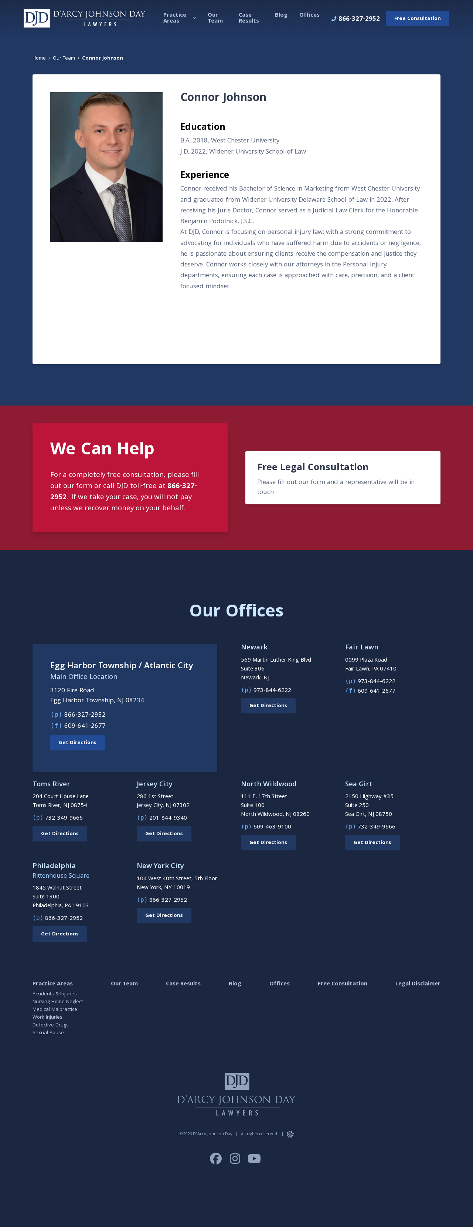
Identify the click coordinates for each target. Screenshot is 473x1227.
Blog (235, 984)
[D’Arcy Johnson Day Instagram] (235, 1163)
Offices (279, 984)
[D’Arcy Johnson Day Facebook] (216, 1163)
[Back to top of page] (458, 1194)
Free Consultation (342, 984)
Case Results (183, 984)
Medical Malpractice (55, 1010)
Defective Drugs (51, 1025)
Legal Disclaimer (417, 984)
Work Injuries (47, 1017)
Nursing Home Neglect (58, 1002)
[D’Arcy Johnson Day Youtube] (254, 1163)
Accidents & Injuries (55, 994)
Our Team (124, 984)
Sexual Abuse (48, 1033)
